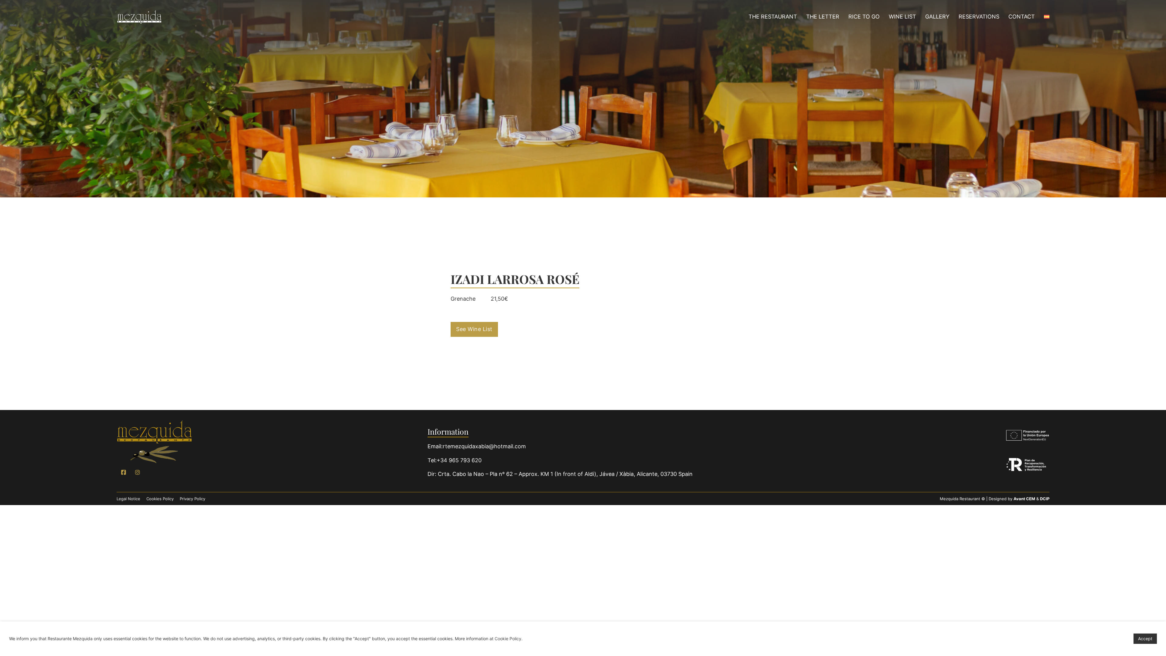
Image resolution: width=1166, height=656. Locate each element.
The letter (822, 16)
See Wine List (474, 329)
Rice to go (864, 16)
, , (565, 474)
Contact (1021, 16)
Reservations (979, 16)
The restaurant (772, 16)
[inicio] (155, 441)
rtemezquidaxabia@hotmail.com (484, 446)
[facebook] (124, 472)
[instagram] (138, 472)
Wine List (902, 16)
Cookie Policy (508, 638)
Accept (1145, 638)
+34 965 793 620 (459, 460)
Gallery (937, 16)
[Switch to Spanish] (1046, 17)
